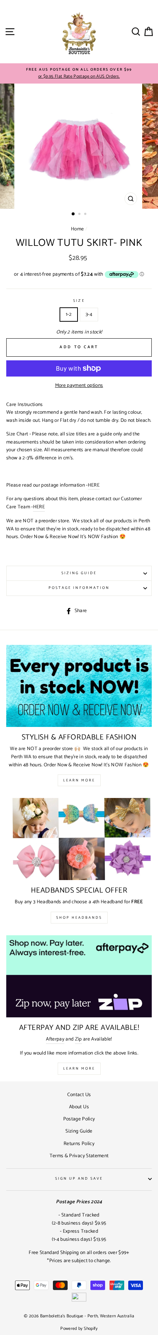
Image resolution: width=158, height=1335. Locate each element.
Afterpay (55, 1039)
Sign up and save (79, 1179)
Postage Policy (79, 1119)
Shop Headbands (79, 918)
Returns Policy (79, 1144)
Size (79, 301)
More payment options (79, 385)
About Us (79, 1107)
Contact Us (79, 1095)
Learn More (79, 780)
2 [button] (80, 214)
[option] (79, 73)
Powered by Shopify (78, 1328)
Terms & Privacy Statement (79, 1156)
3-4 (89, 314)
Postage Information (79, 588)
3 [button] (86, 214)
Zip (78, 1039)
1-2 (69, 314)
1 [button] (73, 214)
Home (77, 229)
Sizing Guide (79, 573)
